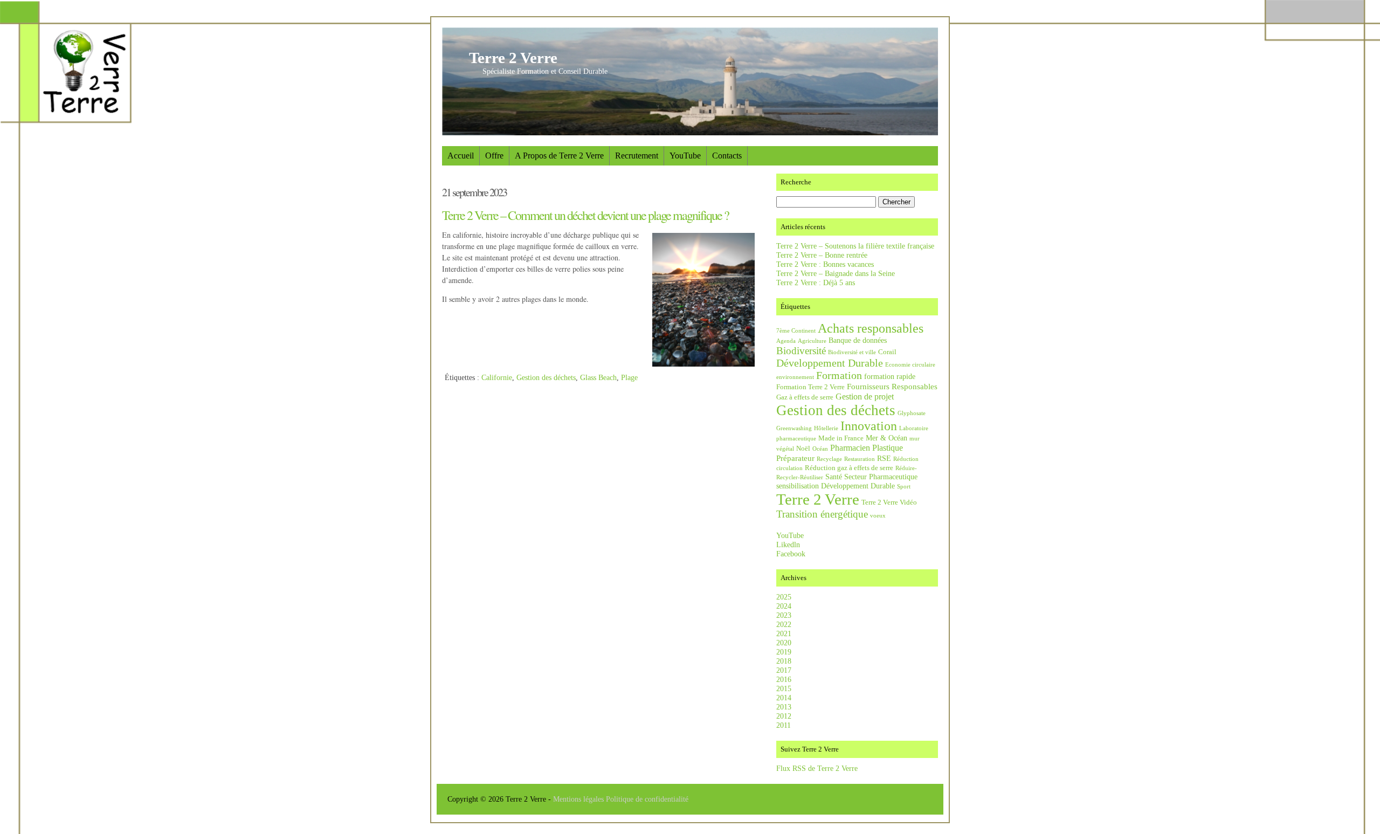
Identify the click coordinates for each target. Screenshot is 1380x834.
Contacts (727, 155)
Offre (494, 155)
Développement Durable (829, 363)
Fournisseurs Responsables (892, 386)
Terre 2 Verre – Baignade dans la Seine (835, 273)
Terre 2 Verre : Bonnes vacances (825, 264)
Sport (903, 487)
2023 (783, 615)
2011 (783, 725)
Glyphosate (912, 413)
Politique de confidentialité (647, 799)
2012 (783, 716)
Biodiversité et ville (852, 352)
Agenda (786, 341)
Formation (839, 375)
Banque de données (858, 340)
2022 (783, 624)
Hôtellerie (826, 428)
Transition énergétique (822, 514)
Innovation (868, 426)
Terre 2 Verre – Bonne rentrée (821, 255)
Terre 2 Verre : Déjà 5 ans (815, 282)
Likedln (788, 544)
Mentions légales (579, 799)
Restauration (859, 459)
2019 (783, 651)
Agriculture (812, 341)
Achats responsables (870, 328)
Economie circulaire (910, 365)
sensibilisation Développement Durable (835, 485)
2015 (783, 688)
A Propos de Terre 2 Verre (559, 155)
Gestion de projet (865, 396)
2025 (783, 596)
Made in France (841, 438)
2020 (783, 642)
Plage (629, 377)
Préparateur (795, 458)
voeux (878, 516)
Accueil (460, 155)
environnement (795, 377)
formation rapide (889, 376)
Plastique (887, 448)
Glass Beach (598, 377)
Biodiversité (801, 350)
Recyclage (829, 459)
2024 (783, 606)
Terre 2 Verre (513, 57)
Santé (833, 476)
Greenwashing (794, 428)
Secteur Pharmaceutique (880, 476)
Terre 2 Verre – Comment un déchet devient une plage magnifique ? (585, 215)
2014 (783, 697)
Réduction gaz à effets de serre (849, 468)
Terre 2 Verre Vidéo (889, 502)
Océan (820, 449)
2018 (783, 661)
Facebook (790, 553)
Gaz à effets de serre (804, 397)
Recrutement (636, 155)
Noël (803, 448)
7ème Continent (796, 331)
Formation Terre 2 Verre (810, 387)
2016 (783, 679)
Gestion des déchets (546, 377)
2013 (783, 706)
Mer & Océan (886, 437)
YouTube (685, 155)
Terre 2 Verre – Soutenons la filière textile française (855, 246)
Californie (496, 377)
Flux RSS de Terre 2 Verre (817, 768)
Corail (887, 352)
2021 (783, 633)
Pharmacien (850, 448)
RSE (884, 458)
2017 (783, 670)
